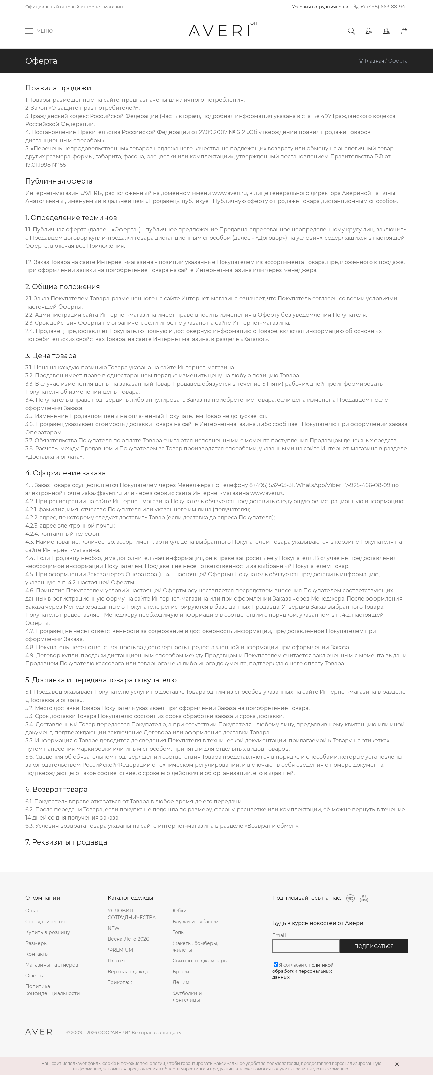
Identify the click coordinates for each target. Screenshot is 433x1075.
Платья (116, 961)
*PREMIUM (120, 950)
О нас (32, 911)
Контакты (37, 954)
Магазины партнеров (51, 965)
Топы (179, 932)
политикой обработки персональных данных (303, 971)
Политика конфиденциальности (52, 989)
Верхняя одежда (128, 972)
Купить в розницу (47, 932)
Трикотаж (120, 982)
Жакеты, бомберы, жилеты (195, 946)
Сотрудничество (46, 922)
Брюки (181, 972)
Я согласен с (303, 971)
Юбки (180, 911)
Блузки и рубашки (196, 922)
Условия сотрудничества (320, 6)
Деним (181, 982)
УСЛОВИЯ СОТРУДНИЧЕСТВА (132, 914)
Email (279, 935)
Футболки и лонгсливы (187, 996)
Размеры (36, 943)
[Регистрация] (386, 31)
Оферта (35, 976)
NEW (114, 928)
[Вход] (369, 31)
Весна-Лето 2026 (128, 939)
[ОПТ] (219, 31)
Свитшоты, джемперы (200, 961)
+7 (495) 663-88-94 (382, 7)
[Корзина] (404, 31)
